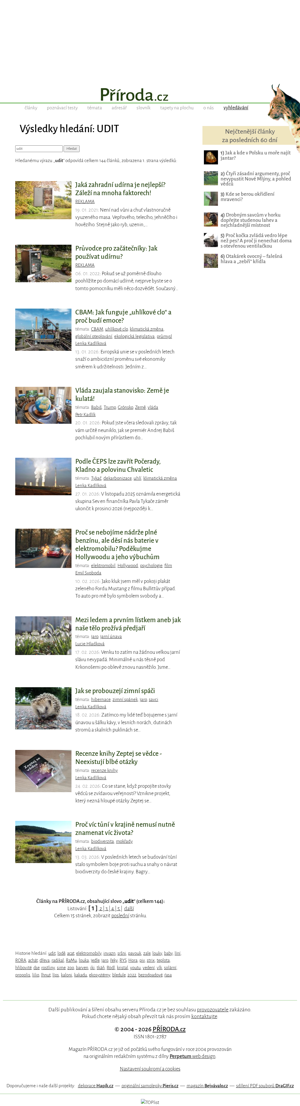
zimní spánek (125, 699)
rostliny (48, 967)
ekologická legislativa (134, 336)
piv (142, 960)
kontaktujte (204, 1016)
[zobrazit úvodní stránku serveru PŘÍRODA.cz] (150, 95)
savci (153, 699)
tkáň (101, 967)
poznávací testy (62, 107)
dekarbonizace (117, 478)
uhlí (137, 478)
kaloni (66, 975)
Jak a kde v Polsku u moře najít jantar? (256, 155)
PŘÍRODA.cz (169, 1029)
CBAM (97, 329)
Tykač (96, 478)
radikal (58, 960)
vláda (153, 407)
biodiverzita (102, 841)
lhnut (45, 975)
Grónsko (125, 407)
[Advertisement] (150, 41)
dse (36, 967)
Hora (132, 960)
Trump (110, 407)
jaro (94, 636)
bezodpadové (150, 975)
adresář (119, 107)
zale (146, 953)
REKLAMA (85, 201)
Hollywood (127, 565)
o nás (208, 107)
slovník (144, 107)
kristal (122, 967)
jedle (95, 960)
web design (192, 1056)
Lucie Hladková (90, 644)
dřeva (45, 960)
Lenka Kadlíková (90, 343)
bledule (118, 975)
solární (170, 967)
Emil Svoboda (88, 573)
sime (61, 967)
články (31, 107)
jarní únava (111, 636)
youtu (135, 967)
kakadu (80, 975)
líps (55, 975)
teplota (163, 960)
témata (94, 107)
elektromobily (88, 953)
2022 (131, 975)
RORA (20, 960)
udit (51, 953)
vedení (149, 967)
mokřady (124, 841)
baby (168, 953)
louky (157, 953)
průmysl (164, 336)
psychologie (151, 565)
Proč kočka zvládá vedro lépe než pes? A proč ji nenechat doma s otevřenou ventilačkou (256, 241)
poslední (120, 915)
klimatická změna (146, 329)
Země (140, 407)
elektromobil (103, 565)
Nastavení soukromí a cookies (150, 1069)
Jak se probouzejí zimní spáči (115, 691)
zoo (70, 967)
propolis (22, 975)
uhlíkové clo (116, 329)
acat (70, 953)
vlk (159, 967)
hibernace (100, 699)
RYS (123, 960)
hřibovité (23, 967)
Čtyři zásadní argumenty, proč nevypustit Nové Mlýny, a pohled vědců (256, 179)
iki (92, 967)
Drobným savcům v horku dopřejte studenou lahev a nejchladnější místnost (251, 220)
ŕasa (168, 975)
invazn (109, 953)
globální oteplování (93, 336)
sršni (121, 953)
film (168, 565)
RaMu (71, 960)
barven (82, 967)
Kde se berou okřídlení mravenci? (248, 196)
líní (177, 953)
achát (33, 960)
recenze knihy (104, 770)
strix (151, 960)
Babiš (96, 407)
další (129, 908)
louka (84, 960)
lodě (61, 953)
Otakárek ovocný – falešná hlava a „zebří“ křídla (251, 258)
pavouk (134, 953)
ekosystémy (99, 975)
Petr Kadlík (85, 414)
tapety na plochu (177, 107)
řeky (113, 960)
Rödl (111, 967)
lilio (35, 975)
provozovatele (213, 1010)
